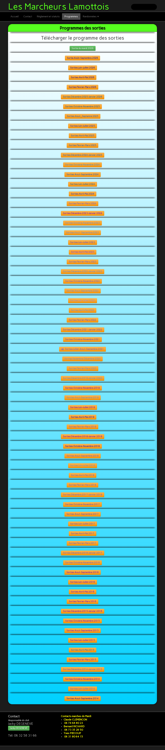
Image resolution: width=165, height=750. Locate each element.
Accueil (14, 16)
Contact (27, 16)
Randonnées (91, 16)
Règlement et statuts (48, 16)
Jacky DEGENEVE (18, 728)
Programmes (71, 16)
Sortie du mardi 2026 (82, 48)
